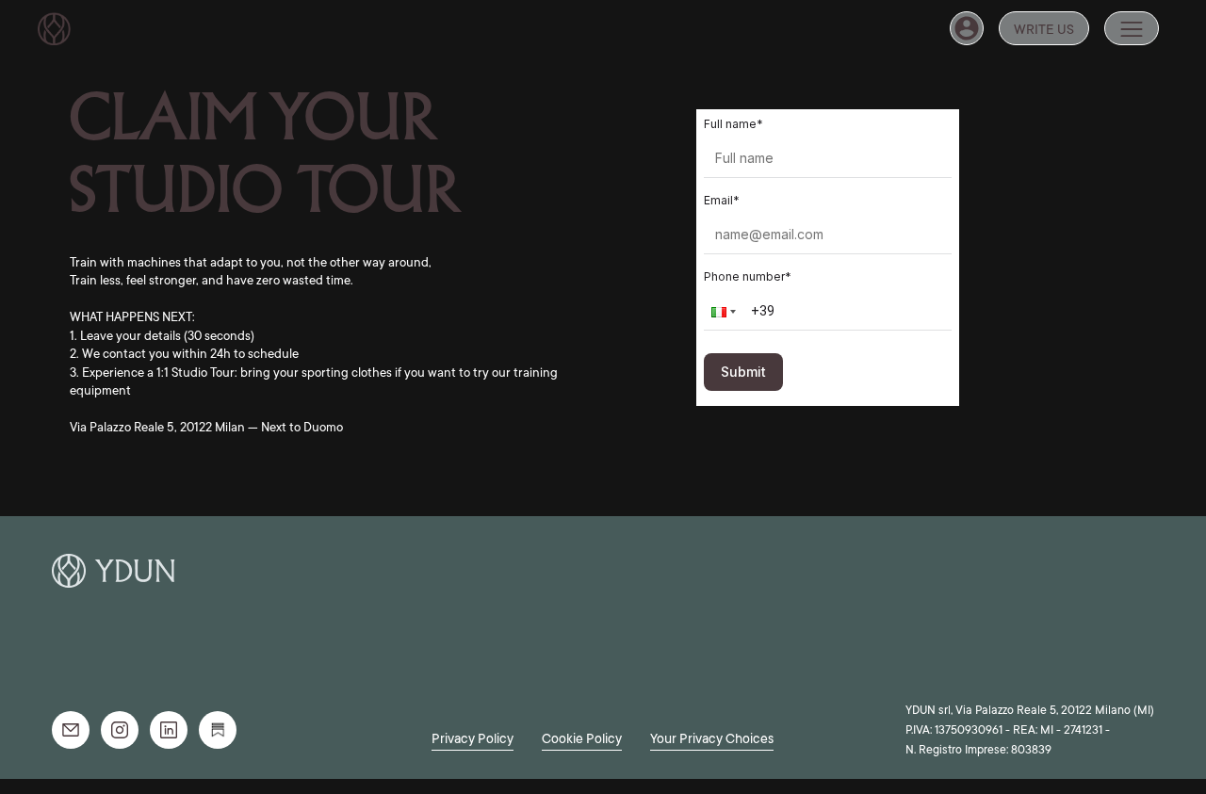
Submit (743, 372)
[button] (1131, 28)
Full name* (733, 124)
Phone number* (747, 276)
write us (1044, 29)
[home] (54, 28)
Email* (722, 200)
